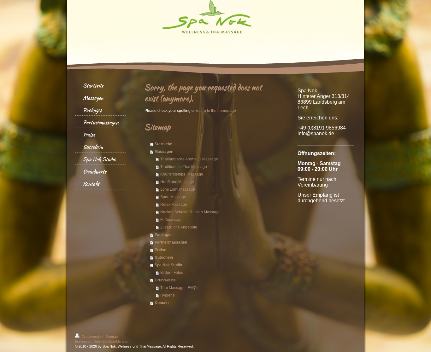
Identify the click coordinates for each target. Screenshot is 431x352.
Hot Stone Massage (177, 182)
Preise (160, 250)
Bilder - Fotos (171, 272)
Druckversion (92, 336)
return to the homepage (216, 110)
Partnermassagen (171, 242)
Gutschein (164, 257)
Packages (164, 235)
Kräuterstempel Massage (181, 174)
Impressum (83, 341)
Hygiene (167, 295)
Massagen (164, 151)
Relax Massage (173, 204)
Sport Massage (173, 197)
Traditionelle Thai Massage (183, 166)
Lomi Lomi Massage (177, 189)
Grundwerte (165, 280)
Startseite (163, 144)
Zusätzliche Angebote (178, 227)
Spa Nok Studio (168, 265)
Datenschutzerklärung (110, 341)
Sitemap (111, 336)
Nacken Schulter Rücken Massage (190, 212)
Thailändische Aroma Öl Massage (189, 159)
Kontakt (162, 303)
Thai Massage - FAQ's (179, 288)
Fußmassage (171, 219)
